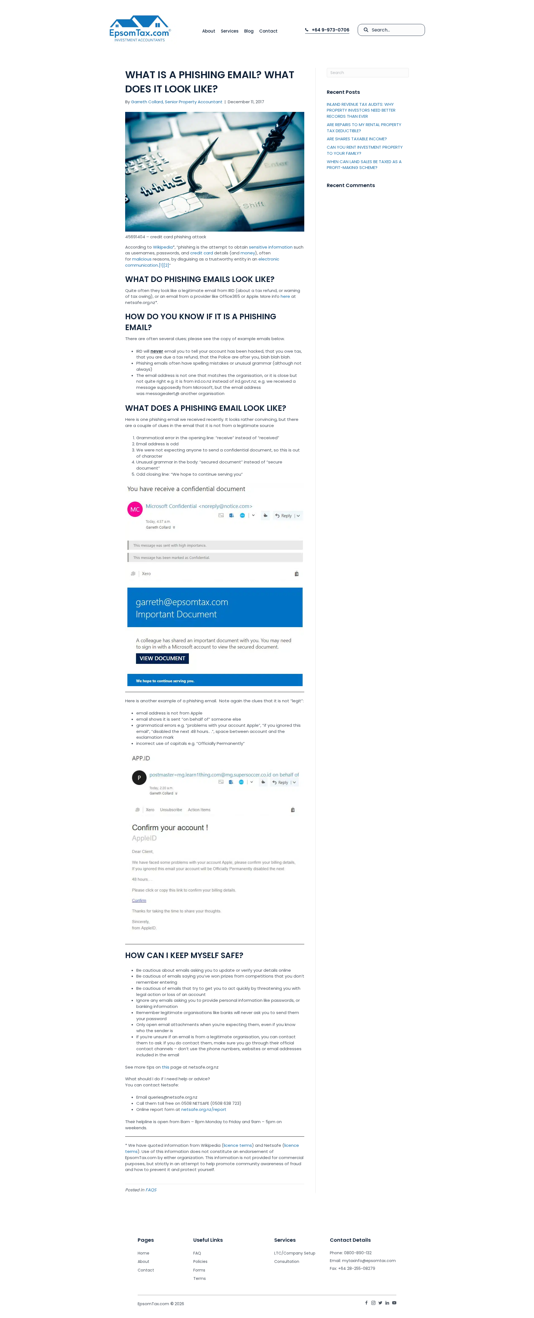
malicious (142, 259)
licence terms (238, 1145)
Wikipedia (163, 247)
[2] (166, 265)
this (166, 1067)
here (286, 296)
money (248, 253)
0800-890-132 (358, 1253)
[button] (327, 30)
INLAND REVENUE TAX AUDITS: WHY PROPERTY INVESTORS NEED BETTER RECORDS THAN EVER (361, 110)
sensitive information (271, 247)
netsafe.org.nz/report (203, 1109)
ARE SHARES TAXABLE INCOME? (357, 139)
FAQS (150, 1190)
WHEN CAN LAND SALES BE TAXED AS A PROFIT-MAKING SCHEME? (364, 165)
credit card (201, 253)
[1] (161, 265)
